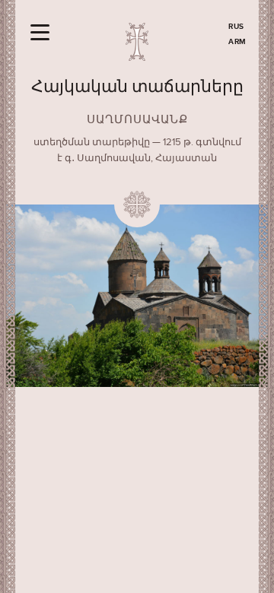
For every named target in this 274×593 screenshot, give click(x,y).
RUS (236, 26)
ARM (237, 42)
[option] (137, 296)
